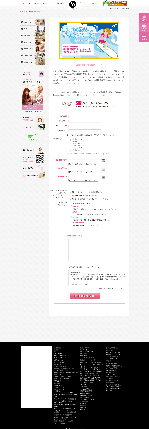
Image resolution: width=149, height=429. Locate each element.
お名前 (62, 116)
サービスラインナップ (60, 357)
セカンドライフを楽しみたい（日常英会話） (92, 375)
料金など (60, 3)
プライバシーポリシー (60, 360)
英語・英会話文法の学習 (60, 423)
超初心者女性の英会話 (86, 395)
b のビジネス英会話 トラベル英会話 (90, 377)
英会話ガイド (83, 355)
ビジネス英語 (83, 386)
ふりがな (62, 121)
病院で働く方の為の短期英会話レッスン (91, 379)
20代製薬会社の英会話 (86, 390)
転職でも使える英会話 (86, 391)
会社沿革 (56, 351)
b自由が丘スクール (59, 387)
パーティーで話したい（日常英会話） (90, 369)
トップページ (24, 11)
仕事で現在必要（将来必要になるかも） (85, 195)
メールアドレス (59, 125)
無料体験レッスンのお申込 (113, 352)
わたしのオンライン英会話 (87, 399)
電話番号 (62, 130)
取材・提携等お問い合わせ (113, 388)
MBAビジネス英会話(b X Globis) (114, 367)
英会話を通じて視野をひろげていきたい (85, 199)
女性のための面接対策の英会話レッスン (91, 380)
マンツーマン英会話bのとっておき (63, 401)
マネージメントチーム (60, 355)
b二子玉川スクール (59, 389)
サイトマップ (109, 390)
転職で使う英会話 (85, 397)
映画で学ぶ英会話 (111, 370)
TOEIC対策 (83, 384)
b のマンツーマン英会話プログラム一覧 (90, 362)
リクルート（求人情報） (60, 366)
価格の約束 (83, 409)
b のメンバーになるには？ (87, 351)
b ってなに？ (33, 3)
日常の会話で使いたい (79, 192)
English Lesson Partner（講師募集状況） (65, 392)
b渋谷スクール (58, 383)
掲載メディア (57, 364)
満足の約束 (83, 407)
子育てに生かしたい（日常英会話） (89, 373)
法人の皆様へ (109, 378)
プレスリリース (58, 359)
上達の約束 (83, 405)
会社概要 (56, 350)
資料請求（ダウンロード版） (114, 354)
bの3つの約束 (83, 403)
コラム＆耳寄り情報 (59, 362)
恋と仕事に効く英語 (111, 358)
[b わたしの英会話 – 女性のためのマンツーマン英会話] (72, 5)
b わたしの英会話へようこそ (61, 371)
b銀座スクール (58, 380)
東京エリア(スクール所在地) (61, 378)
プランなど (83, 3)
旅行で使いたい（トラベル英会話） (89, 368)
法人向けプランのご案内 (112, 380)
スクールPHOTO (58, 402)
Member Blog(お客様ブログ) (113, 363)
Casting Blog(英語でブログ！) (114, 365)
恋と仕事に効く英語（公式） (114, 385)
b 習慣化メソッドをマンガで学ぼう (63, 376)
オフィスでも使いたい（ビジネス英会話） (91, 371)
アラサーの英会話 (85, 388)
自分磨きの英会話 (85, 393)
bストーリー (47, 3)
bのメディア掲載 (110, 374)
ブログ (94, 3)
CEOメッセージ (58, 353)
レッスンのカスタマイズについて (63, 410)
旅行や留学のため (97, 192)
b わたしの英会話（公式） (113, 386)
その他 (105, 199)
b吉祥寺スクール (58, 391)
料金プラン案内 (84, 350)
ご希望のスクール (59, 139)
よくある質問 (83, 353)
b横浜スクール (58, 385)
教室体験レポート (111, 372)
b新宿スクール (58, 381)
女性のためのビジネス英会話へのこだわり (65, 408)
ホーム (22, 3)
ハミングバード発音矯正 (86, 382)
